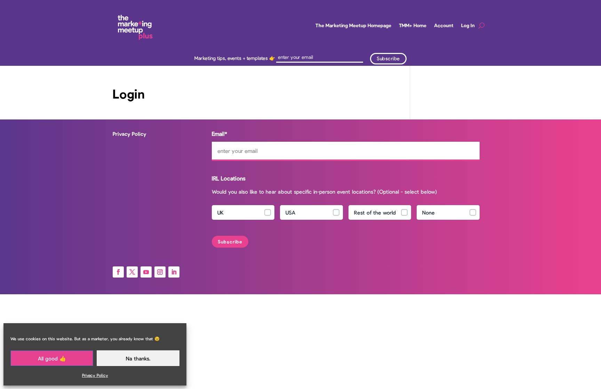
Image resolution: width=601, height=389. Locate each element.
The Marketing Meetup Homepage (353, 25)
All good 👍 (52, 358)
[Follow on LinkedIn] (173, 272)
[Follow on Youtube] (146, 272)
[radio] (243, 212)
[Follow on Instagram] (160, 272)
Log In (468, 25)
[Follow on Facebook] (118, 272)
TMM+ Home (412, 25)
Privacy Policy (95, 375)
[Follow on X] (132, 272)
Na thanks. (138, 358)
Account (444, 25)
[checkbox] (346, 214)
